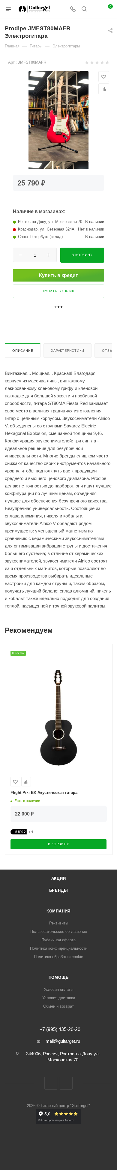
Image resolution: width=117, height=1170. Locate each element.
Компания (58, 911)
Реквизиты (58, 923)
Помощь (59, 977)
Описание (22, 350)
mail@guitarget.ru (63, 1041)
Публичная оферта (58, 940)
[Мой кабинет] (95, 9)
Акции (58, 878)
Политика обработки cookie (58, 956)
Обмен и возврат (58, 1006)
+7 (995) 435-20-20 (60, 1029)
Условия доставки (58, 998)
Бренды (58, 890)
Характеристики (67, 350)
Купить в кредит (58, 275)
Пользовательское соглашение (58, 931)
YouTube (66, 1083)
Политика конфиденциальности (58, 948)
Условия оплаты (58, 989)
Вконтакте (50, 1083)
